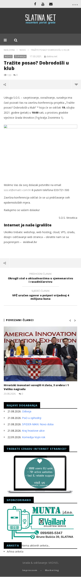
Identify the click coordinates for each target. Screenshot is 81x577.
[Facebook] (35, 4)
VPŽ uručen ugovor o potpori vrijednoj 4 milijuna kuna (40, 295)
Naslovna (9, 49)
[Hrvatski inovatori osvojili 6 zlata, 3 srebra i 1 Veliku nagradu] (40, 353)
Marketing (52, 570)
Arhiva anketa (15, 551)
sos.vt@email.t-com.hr (17, 190)
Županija (20, 56)
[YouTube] (43, 4)
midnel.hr (30, 242)
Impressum (29, 570)
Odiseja (26, 411)
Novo (23, 49)
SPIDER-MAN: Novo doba (37, 424)
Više (76, 84)
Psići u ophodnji (31, 418)
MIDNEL (53, 562)
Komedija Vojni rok (33, 437)
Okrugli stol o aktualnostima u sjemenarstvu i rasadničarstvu (40, 278)
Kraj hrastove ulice (33, 430)
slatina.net (51, 56)
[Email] (51, 4)
